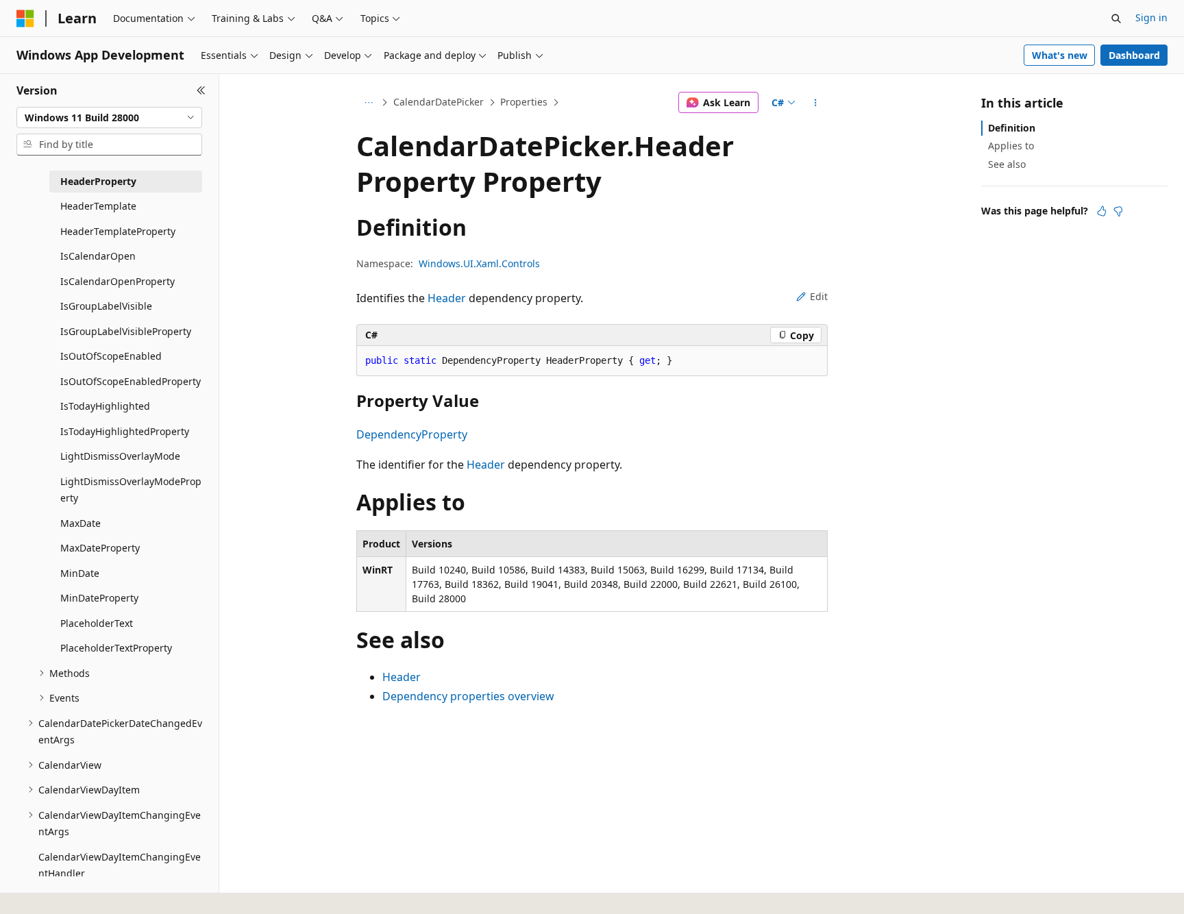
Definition (1011, 127)
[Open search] (1116, 18)
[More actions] (816, 103)
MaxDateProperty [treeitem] (100, 547)
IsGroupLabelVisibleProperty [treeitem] (125, 331)
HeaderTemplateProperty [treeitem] (117, 231)
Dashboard (1134, 55)
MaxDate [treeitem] (80, 523)
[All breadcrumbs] (368, 103)
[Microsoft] (25, 18)
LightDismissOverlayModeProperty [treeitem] (130, 490)
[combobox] (109, 118)
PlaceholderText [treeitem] (96, 623)
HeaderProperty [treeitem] (98, 181)
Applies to (1011, 145)
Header (447, 298)
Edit (819, 296)
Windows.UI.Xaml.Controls (479, 263)
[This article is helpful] (1102, 211)
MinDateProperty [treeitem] (99, 597)
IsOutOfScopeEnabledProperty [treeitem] (130, 381)
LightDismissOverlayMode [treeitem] (120, 455)
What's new (1059, 55)
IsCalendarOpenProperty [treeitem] (117, 281)
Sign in (1151, 17)
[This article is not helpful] (1118, 211)
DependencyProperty (411, 434)
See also (1007, 164)
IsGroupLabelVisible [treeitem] (106, 305)
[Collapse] (201, 90)
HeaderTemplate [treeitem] (98, 205)
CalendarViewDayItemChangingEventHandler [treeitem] (119, 865)
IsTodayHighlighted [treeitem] (105, 405)
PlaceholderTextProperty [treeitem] (116, 647)
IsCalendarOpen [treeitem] (98, 255)
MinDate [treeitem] (79, 573)
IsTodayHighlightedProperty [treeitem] (124, 431)
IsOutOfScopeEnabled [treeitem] (111, 355)
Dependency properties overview (468, 696)
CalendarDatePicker (438, 101)
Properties (523, 101)
